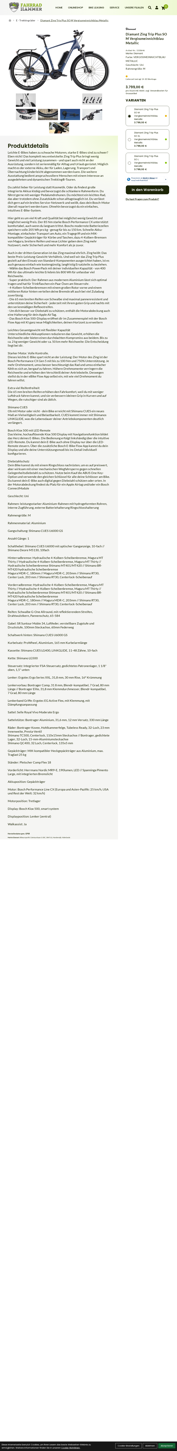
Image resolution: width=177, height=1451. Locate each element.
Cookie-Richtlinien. (70, 1447)
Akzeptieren (167, 1445)
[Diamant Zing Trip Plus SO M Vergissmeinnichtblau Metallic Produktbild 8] (92, 114)
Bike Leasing (96, 7)
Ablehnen (150, 1445)
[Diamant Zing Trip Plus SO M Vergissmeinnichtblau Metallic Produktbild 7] (70, 114)
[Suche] (149, 7)
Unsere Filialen (134, 7)
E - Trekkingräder (25, 20)
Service (114, 7)
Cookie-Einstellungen (128, 1445)
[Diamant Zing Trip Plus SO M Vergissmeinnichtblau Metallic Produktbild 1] (26, 100)
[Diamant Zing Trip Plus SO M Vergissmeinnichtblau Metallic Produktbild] (59, 60)
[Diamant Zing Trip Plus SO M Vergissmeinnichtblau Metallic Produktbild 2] (48, 100)
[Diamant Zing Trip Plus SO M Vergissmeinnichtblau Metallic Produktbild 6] (48, 114)
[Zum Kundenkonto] (156, 7)
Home (59, 7)
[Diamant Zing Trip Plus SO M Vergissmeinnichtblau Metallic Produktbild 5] (26, 114)
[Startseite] (10, 20)
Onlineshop (75, 7)
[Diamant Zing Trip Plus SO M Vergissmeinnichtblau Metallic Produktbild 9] (59, 127)
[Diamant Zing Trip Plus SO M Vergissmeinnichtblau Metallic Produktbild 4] (92, 100)
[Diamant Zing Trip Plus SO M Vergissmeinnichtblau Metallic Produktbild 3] (70, 100)
